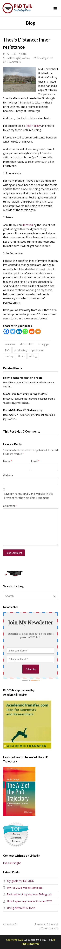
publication (38, 350)
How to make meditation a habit (22, 377)
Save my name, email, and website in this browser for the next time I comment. (28, 496)
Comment (10, 506)
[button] (55, 8)
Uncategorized (45, 58)
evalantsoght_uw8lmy (18, 58)
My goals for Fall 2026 (20, 881)
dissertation (26, 344)
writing (33, 356)
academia (10, 344)
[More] (38, 331)
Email (35, 461)
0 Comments (14, 61)
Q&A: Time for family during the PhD (25, 393)
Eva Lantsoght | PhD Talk (37, 939)
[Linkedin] (19, 331)
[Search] (30, 596)
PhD (7, 350)
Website (8, 475)
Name (7, 461)
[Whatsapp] (25, 331)
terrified (28, 225)
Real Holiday (33, 126)
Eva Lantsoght (12, 863)
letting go (43, 344)
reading (9, 356)
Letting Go (11, 924)
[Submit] (55, 596)
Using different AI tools (21, 908)
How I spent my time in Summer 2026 (29, 901)
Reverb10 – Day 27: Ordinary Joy (23, 409)
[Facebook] (6, 331)
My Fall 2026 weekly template (24, 887)
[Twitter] (12, 331)
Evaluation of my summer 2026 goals (29, 894)
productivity (20, 350)
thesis (21, 356)
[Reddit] (31, 331)
